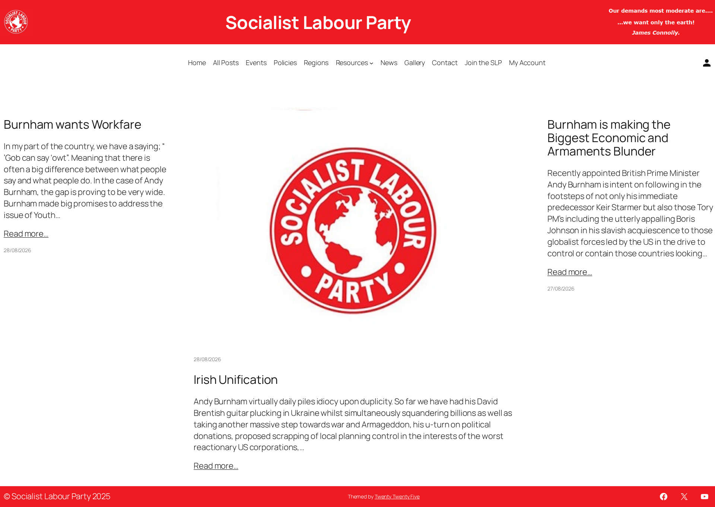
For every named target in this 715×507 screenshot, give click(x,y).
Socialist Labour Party (318, 22)
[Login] (703, 62)
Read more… (26, 233)
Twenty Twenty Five (397, 496)
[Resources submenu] (371, 63)
